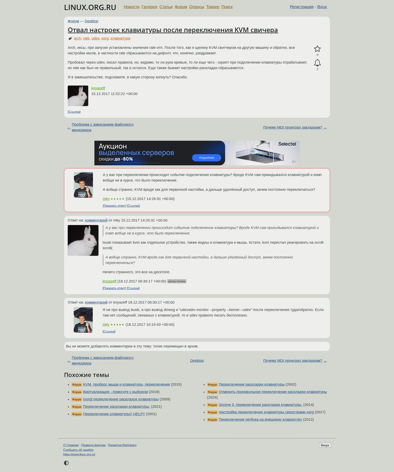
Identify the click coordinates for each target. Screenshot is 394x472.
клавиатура (120, 38)
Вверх (325, 445)
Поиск (227, 7)
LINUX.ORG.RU (90, 7)
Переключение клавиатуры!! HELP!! (114, 414)
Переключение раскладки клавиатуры (252, 384)
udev (95, 38)
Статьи (166, 7)
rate (86, 38)
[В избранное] (317, 49)
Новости (132, 7)
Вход (322, 7)
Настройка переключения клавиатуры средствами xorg (266, 412)
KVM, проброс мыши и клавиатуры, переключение (126, 384)
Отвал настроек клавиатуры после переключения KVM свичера (173, 29)
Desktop (91, 21)
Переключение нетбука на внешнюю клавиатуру (260, 419)
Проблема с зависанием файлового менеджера (103, 127)
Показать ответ (114, 205)
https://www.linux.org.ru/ (79, 454)
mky (106, 199)
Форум (181, 7)
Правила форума (93, 445)
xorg (105, 38)
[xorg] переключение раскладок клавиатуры (121, 399)
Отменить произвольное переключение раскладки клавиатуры (273, 392)
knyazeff (98, 88)
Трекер (212, 7)
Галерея (149, 7)
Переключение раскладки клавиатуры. (116, 407)
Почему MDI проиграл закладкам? (292, 127)
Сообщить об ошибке (78, 449)
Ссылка (74, 111)
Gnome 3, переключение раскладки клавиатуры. (260, 405)
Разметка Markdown (122, 445)
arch (77, 38)
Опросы (196, 7)
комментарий (96, 220)
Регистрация (302, 7)
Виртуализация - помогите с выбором (115, 392)
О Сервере (71, 445)
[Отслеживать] (317, 63)
